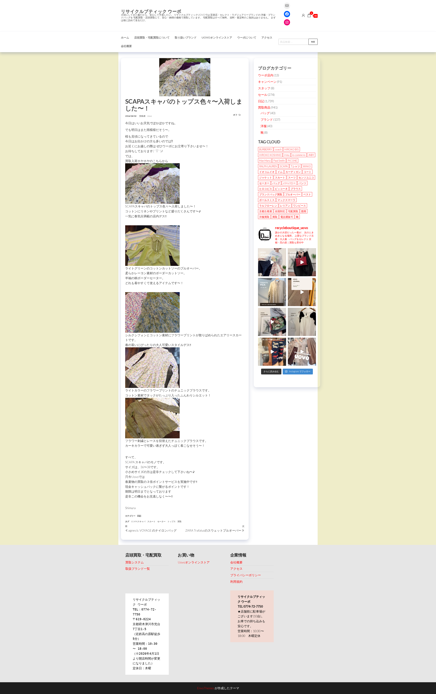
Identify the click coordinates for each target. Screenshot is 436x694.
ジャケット (265, 177)
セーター (161, 521)
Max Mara (264, 160)
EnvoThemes (205, 688)
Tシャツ (295, 166)
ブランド (267, 119)
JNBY (311, 154)
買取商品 (264, 107)
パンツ (302, 183)
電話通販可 (286, 216)
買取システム (134, 562)
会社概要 (126, 46)
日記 (139, 516)
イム (280, 171)
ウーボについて (246, 37)
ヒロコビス (265, 188)
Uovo (149, 116)
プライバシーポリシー (245, 575)
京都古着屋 (265, 211)
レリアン (285, 205)
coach (278, 149)
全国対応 (280, 211)
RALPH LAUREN (268, 166)
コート (307, 171)
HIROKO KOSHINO (270, 154)
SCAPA (284, 166)
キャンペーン (267, 82)
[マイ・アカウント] (303, 15)
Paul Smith (279, 160)
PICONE (292, 160)
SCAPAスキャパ (138, 521)
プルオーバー (292, 194)
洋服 (264, 126)
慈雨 (303, 211)
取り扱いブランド (186, 37)
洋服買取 (264, 216)
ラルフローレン (268, 205)
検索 (313, 42)
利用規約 (236, 581)
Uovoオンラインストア (217, 37)
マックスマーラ (286, 199)
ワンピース (299, 205)
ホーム (125, 37)
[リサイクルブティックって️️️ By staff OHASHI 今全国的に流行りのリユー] (302, 352)
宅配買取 (293, 211)
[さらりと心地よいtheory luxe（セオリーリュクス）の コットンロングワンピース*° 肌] (272, 292)
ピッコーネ (281, 188)
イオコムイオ (267, 171)
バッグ (265, 113)
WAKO (307, 166)
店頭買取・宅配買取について (152, 37)
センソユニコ (306, 177)
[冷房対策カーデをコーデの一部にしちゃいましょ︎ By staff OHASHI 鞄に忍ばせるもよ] (302, 292)
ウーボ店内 (265, 75)
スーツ (292, 177)
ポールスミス (267, 199)
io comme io (298, 154)
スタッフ (264, 88)
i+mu (286, 154)
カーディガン (293, 171)
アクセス (266, 37)
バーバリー (289, 183)
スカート (151, 521)
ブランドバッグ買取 (270, 194)
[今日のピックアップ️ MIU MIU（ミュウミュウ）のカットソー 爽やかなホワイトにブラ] (302, 322)
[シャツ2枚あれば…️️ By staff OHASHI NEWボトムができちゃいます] (272, 262)
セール (262, 94)
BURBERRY (265, 149)
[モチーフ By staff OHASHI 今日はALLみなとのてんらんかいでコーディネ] (272, 322)
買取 (179, 521)
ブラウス (296, 188)
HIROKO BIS (291, 149)
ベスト (307, 194)
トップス (171, 521)
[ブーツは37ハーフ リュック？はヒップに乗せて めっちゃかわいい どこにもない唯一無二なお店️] (272, 352)
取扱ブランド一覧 (137, 568)
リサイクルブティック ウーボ (151, 11)
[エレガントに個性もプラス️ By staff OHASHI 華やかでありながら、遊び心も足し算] (302, 262)
